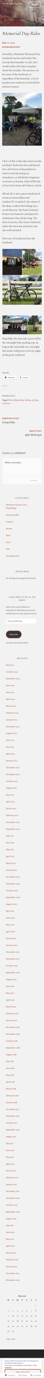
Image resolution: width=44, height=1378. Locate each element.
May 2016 (10, 1239)
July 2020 (10, 911)
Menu (35, 4)
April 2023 (10, 753)
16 (8, 1321)
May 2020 (10, 924)
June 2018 (10, 1068)
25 (18, 1326)
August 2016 (11, 1218)
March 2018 (11, 1088)
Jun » (13, 1339)
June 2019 (10, 986)
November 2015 (13, 1280)
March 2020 (11, 938)
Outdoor (9, 521)
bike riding (13, 400)
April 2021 (10, 856)
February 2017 (12, 1177)
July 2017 (9, 1143)
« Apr (8, 1339)
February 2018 (12, 1095)
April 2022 (10, 801)
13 (27, 1316)
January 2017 (11, 1184)
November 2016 (13, 1198)
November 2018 (13, 1034)
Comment (33, 480)
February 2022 (12, 815)
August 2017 (11, 1136)
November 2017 (12, 1116)
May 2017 (10, 1157)
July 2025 (10, 665)
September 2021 (13, 829)
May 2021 (10, 849)
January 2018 (11, 1102)
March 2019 (11, 1006)
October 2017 (11, 1122)
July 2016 (10, 1225)
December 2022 (13, 767)
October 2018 (11, 1041)
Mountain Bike (12, 515)
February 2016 (12, 1259)
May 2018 (10, 1075)
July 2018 (10, 1061)
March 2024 (11, 706)
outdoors (6, 403)
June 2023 (10, 740)
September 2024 (13, 678)
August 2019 (11, 979)
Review (9, 528)
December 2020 (13, 876)
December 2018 (12, 1027)
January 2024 (11, 719)
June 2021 (10, 842)
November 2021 (13, 822)
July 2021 (10, 836)
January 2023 (11, 760)
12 (22, 1316)
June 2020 (10, 917)
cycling (35, 400)
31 (13, 1331)
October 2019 (11, 965)
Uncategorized (12, 556)
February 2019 (12, 1013)
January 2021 (11, 870)
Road (13, 395)
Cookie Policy (8, 1367)
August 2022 (11, 788)
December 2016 (12, 1191)
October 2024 (12, 671)
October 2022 (12, 781)
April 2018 (10, 1082)
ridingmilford (11, 47)
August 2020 (11, 904)
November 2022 (13, 774)
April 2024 (10, 699)
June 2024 (10, 685)
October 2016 (11, 1205)
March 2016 (11, 1252)
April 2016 (10, 1246)
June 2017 (10, 1150)
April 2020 (10, 931)
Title (8, 549)
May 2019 (10, 993)
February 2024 (12, 712)
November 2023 (13, 726)
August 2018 (11, 1054)
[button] (12, 262)
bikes (21, 400)
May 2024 (10, 692)
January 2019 (11, 1020)
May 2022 (10, 794)
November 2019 (13, 958)
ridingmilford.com (13, 4)
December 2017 (12, 1109)
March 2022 (11, 808)
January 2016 (11, 1266)
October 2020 (12, 890)
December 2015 (12, 1273)
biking (28, 400)
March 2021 (11, 863)
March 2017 (11, 1170)
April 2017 (10, 1164)
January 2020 (11, 945)
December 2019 (12, 952)
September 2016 (13, 1211)
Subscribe (13, 634)
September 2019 (13, 972)
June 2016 (10, 1232)
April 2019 (10, 1000)
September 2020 (13, 897)
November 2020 (13, 883)
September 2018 (13, 1047)
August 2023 (11, 733)
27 (27, 1326)
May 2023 (10, 747)
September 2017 (13, 1129)
